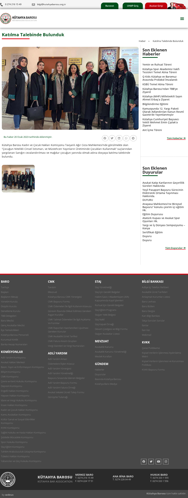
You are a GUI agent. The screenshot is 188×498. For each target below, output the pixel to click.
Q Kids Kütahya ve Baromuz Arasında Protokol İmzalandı (159, 78)
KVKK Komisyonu (10, 427)
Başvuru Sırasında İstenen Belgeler (66, 378)
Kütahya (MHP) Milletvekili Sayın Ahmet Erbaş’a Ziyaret (162, 98)
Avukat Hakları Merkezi (13, 362)
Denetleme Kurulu (10, 311)
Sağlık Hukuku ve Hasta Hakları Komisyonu (23, 432)
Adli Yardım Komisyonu (13, 357)
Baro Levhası (149, 301)
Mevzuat (52, 292)
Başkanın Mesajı (9, 296)
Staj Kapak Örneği (104, 324)
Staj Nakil (99, 319)
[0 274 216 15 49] (1, 4)
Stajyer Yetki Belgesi (105, 314)
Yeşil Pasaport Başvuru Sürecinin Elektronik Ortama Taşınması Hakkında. (162, 193)
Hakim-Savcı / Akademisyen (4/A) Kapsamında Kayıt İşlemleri (112, 298)
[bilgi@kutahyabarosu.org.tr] (33, 4)
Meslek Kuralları (103, 356)
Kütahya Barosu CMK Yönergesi (65, 296)
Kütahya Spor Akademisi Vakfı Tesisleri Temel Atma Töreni (161, 70)
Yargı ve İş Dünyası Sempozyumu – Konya (163, 226)
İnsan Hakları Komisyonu (14, 405)
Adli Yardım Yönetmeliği (60, 373)
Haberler (99, 369)
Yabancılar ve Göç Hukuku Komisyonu (21, 461)
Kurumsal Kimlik (9, 339)
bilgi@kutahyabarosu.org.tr (51, 4)
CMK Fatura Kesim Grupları (62, 341)
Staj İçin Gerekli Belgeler (107, 292)
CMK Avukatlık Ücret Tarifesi (62, 336)
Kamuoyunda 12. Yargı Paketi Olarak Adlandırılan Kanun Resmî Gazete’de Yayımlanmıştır (163, 112)
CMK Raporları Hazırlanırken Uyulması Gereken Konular (68, 329)
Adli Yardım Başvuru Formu (62, 382)
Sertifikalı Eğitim (152, 232)
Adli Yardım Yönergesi (59, 368)
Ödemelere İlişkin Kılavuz (61, 363)
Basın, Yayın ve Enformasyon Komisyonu (22, 367)
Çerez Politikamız (151, 348)
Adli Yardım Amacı (57, 359)
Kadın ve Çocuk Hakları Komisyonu (19, 409)
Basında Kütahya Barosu (108, 379)
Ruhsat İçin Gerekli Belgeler (109, 305)
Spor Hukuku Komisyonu (14, 442)
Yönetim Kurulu (9, 301)
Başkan (5, 292)
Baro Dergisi (148, 311)
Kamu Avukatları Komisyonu (16, 414)
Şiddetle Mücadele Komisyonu (17, 437)
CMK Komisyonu (10, 376)
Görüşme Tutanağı (58, 397)
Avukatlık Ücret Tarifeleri (154, 292)
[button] (182, 19)
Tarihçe (5, 287)
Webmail (146, 334)
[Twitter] (151, 461)
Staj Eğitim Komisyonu (12, 446)
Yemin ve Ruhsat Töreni (157, 64)
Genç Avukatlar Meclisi (13, 325)
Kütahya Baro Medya (106, 383)
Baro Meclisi (7, 320)
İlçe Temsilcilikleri (10, 330)
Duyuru (147, 236)
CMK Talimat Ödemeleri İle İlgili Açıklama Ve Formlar (69, 321)
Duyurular (100, 374)
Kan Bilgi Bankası (151, 315)
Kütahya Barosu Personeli (15, 334)
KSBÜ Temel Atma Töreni (157, 84)
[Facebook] (144, 461)
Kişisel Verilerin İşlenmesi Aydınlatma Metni (161, 354)
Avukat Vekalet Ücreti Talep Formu (66, 392)
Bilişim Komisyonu (10, 371)
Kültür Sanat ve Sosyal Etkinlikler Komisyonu (18, 421)
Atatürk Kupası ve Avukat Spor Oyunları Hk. (161, 219)
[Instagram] (166, 461)
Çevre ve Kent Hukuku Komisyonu (19, 381)
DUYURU (147, 200)
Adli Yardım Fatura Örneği (61, 387)
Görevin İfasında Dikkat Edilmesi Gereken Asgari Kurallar (69, 312)
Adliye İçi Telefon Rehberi (155, 287)
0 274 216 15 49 (13, 4)
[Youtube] (158, 461)
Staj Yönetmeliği (103, 287)
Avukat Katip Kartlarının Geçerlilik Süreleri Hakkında (163, 184)
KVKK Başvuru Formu (153, 369)
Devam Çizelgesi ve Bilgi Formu (111, 329)
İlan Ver (146, 330)
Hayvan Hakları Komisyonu (15, 395)
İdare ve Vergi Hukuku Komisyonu (19, 400)
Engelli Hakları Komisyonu (14, 390)
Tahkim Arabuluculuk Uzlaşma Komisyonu (23, 451)
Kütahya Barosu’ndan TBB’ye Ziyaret (160, 90)
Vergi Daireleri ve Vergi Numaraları (66, 345)
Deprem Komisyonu (11, 386)
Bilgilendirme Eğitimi (155, 104)
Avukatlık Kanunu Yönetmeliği (110, 351)
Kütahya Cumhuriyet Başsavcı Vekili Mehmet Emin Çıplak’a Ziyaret (160, 122)
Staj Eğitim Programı (105, 310)
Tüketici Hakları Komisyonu (15, 456)
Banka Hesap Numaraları (14, 344)
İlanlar (145, 325)
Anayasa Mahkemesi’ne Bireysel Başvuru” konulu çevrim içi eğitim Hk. (163, 207)
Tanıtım (52, 287)
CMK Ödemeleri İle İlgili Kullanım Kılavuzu (70, 306)
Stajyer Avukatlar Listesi (107, 333)
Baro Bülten (148, 306)
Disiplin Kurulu (9, 306)
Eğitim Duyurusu (152, 214)
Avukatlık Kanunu (104, 347)
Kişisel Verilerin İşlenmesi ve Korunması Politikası (163, 363)
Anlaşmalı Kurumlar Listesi (156, 296)
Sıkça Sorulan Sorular (153, 320)
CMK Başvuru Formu (59, 301)
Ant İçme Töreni (152, 130)
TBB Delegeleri (8, 315)
